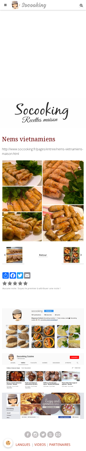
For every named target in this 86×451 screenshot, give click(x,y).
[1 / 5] (4, 283)
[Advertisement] (43, 53)
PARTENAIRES (59, 444)
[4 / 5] (20, 283)
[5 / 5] (25, 283)
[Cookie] (8, 442)
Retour (43, 255)
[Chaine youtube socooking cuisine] (43, 370)
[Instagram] (43, 328)
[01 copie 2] (28, 434)
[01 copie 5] (43, 434)
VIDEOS (40, 444)
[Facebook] (43, 405)
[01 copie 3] (35, 434)
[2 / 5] (10, 283)
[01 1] (58, 434)
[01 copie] (50, 434)
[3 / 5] (15, 283)
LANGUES (23, 444)
